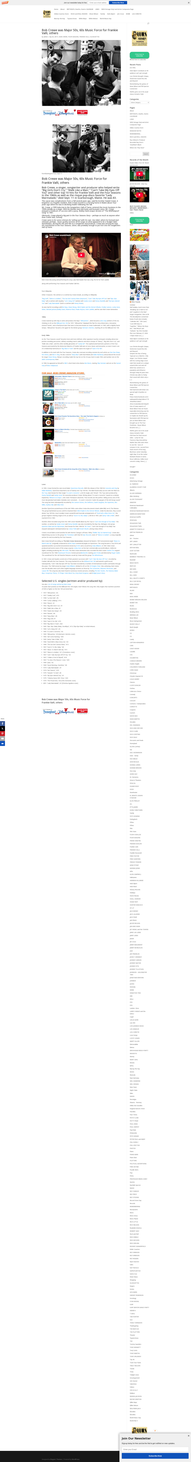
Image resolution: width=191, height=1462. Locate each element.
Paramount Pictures (64, 553)
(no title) (132, 68)
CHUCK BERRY (134, 679)
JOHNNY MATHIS (135, 963)
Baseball (132, 560)
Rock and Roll (134, 1234)
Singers (132, 1286)
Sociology (133, 1298)
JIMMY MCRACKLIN (136, 948)
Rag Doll (45, 298)
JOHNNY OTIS (134, 966)
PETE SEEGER (134, 1136)
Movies (132, 1063)
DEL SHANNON (135, 725)
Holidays (132, 893)
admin (46, 37)
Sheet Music (134, 1277)
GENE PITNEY (134, 865)
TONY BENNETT (135, 1347)
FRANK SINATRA (135, 841)
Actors (132, 478)
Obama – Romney (136, 1102)
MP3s (132, 1066)
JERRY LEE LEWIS (135, 932)
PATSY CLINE (134, 1118)
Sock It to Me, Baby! (80, 516)
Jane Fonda (97, 553)
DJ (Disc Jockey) (135, 746)
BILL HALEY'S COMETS (137, 578)
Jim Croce (120, 14)
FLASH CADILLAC (135, 834)
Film (131, 828)
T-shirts (132, 1314)
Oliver (43, 309)
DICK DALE (133, 737)
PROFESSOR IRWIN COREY (138, 1179)
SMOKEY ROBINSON (136, 1295)
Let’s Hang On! (70, 301)
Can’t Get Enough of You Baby (105, 522)
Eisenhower (133, 792)
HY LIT (132, 908)
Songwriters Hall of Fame (80, 207)
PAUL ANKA (134, 1124)
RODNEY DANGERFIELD (138, 1246)
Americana (133, 520)
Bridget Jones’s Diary (98, 573)
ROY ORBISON (134, 1252)
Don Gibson (133, 759)
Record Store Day (135, 1200)
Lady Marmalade (53, 303)
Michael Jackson (51, 309)
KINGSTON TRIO (135, 993)
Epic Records (87, 535)
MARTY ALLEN (134, 1041)
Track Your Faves (135, 1363)
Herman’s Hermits (88, 328)
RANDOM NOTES (135, 131)
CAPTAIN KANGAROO (137, 642)
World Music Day (105, 18)
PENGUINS (133, 1133)
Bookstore (133, 609)
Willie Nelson (93, 18)
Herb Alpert (111, 14)
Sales (131, 1265)
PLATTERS (133, 1161)
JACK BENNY (134, 911)
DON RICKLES (134, 762)
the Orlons (45, 355)
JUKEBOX (133, 981)
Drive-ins (132, 783)
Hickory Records (135, 890)
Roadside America (135, 1228)
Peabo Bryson (80, 309)
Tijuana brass (72, 18)
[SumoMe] (2, 743)
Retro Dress (134, 1216)
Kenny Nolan (79, 303)
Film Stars (133, 831)
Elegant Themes (56, 1459)
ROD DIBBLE (134, 1237)
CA (131, 633)
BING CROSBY (134, 584)
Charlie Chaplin (134, 664)
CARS (131, 645)
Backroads (133, 554)
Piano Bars (133, 1157)
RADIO (132, 1188)
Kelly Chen (60, 505)
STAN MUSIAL (134, 1301)
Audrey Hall (49, 505)
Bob (131, 593)
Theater (132, 1335)
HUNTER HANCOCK (136, 905)
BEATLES (133, 566)
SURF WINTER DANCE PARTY (139, 1307)
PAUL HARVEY (134, 1127)
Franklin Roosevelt (136, 853)
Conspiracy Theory (51, 573)
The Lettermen (94, 568)
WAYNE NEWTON (135, 1399)
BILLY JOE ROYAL (135, 581)
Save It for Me (97, 348)
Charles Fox (110, 550)
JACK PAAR (133, 917)
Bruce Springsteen (136, 621)
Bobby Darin (61, 309)
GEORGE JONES (135, 868)
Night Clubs (133, 1090)
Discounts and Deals (136, 740)
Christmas (133, 673)
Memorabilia (134, 1044)
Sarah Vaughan (99, 502)
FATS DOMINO (135, 816)
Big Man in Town (67, 348)
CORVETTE (133, 707)
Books (132, 606)
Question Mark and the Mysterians (53, 526)
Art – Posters (134, 538)
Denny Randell (100, 301)
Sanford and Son (135, 1271)
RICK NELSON (134, 1225)
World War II (134, 1421)
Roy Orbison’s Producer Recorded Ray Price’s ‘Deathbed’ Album (137, 142)
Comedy (132, 694)
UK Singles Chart (95, 566)
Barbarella (84, 553)
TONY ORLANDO (135, 1356)
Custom (132, 713)
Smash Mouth (84, 529)
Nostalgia (133, 1099)
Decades (132, 722)
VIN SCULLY (134, 1390)
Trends (132, 1369)
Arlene (132, 535)
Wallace (132, 1393)
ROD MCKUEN (134, 1240)
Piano (132, 1151)
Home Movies (134, 896)
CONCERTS (133, 697)
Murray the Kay (59, 18)
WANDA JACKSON (136, 1396)
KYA (131, 1002)
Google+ (132, 467)
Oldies (132, 213)
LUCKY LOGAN (134, 1038)
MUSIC (132, 1072)
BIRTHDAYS (134, 587)
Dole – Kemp (134, 756)
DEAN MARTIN (135, 719)
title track (65, 550)
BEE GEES (133, 569)
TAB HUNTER (134, 1317)
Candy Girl (81, 344)
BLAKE (132, 590)
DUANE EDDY (134, 786)
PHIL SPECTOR (135, 1145)
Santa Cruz (133, 1274)
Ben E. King (56, 355)
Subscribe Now (118, 2)
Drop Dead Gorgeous (82, 573)
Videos (132, 1387)
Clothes (132, 688)
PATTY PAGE (134, 1121)
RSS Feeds (136, 302)
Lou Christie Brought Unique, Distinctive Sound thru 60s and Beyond (139, 78)
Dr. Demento (134, 777)
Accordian (133, 475)
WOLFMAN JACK (135, 1408)
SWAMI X (133, 1310)
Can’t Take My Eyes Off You (98, 298)
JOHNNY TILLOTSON (137, 969)
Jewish (132, 939)
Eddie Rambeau (98, 355)
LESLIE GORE (134, 1020)
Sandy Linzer (88, 301)
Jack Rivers (133, 920)
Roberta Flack (70, 309)
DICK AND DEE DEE (136, 728)
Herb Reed (133, 886)
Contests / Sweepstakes (138, 704)
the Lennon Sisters (78, 502)
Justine (132, 984)
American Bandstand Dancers (139, 511)
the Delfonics (89, 502)
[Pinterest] (2, 733)
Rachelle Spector (135, 1185)
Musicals (132, 1075)
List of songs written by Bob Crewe (59, 584)
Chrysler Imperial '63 (136, 676)
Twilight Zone (134, 1375)
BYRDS (132, 630)
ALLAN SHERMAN (135, 493)
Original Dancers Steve (137, 1109)
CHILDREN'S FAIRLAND (137, 667)
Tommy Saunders (135, 1344)
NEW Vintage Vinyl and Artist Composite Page (117, 9)
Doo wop (133, 771)
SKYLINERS (133, 1292)
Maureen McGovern (106, 568)
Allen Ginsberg (134, 496)
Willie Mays (83, 18)
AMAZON (133, 502)
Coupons (133, 710)
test (131, 1320)
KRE (131, 996)
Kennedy (132, 987)
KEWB (128, 14)
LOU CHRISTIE (136, 14)
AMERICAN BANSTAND (137, 514)
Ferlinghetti (133, 819)
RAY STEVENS (134, 1197)
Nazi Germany (134, 1078)
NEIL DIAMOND (135, 1081)
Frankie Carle (134, 847)
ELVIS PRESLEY (135, 801)
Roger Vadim (116, 553)
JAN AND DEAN (135, 926)
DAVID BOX (133, 716)
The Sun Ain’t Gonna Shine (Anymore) (74, 298)
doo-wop (104, 321)
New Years (133, 1087)
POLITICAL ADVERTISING (138, 1164)
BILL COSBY (134, 572)
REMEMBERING (135, 1206)
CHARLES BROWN (136, 661)
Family (102, 14)
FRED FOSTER (134, 856)
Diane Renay (72, 307)
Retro (132, 1213)
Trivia (131, 1372)
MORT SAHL (134, 1060)
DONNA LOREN (135, 765)
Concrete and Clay (111, 488)
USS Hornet (133, 1381)
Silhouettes (84, 321)
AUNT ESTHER (134, 551)
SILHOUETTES (94, 37)
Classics (132, 682)
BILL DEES (133, 575)
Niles (131, 1093)
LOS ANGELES (134, 1029)
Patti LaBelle (90, 309)
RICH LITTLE (134, 1222)
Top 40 (132, 1359)
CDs (131, 655)
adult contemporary (48, 359)
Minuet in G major (55, 498)
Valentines (133, 1384)
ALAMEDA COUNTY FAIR (138, 487)
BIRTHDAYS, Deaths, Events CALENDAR (80, 9)
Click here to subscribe (139, 55)
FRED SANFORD (135, 859)
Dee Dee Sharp (115, 352)
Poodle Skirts (134, 1170)
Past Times (133, 1115)
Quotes (132, 1182)
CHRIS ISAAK (134, 670)
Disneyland (133, 743)
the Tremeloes (69, 535)
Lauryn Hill (45, 571)
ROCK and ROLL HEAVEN (79, 14)
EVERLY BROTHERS (136, 810)
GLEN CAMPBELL (135, 874)
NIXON (132, 1096)
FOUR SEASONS (73, 37)
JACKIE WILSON (135, 923)
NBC (65, 363)
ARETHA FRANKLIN (136, 532)
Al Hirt (78, 546)
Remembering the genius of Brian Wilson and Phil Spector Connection (139, 86)
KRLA (131, 999)
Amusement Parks (136, 526)
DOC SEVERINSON (136, 753)
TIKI (131, 1341)
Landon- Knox (134, 1008)
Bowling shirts (134, 612)
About (62, 9)
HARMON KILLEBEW (136, 880)
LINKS (97, 9)
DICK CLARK (134, 731)
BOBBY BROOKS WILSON (138, 600)
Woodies (132, 1412)
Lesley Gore (116, 307)
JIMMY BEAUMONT (136, 945)
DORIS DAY (133, 774)
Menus (132, 1047)
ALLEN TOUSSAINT (136, 499)
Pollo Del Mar (134, 1167)
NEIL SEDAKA (134, 1084)
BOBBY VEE (134, 603)
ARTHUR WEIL (134, 548)
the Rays (65, 307)
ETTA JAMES (134, 807)
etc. (131, 804)
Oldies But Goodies (136, 1105)
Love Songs (133, 1035)
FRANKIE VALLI (84, 37)
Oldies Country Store (61, 14)
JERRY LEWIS (134, 935)
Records (132, 1203)
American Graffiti (135, 517)
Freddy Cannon (106, 307)
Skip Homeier (101, 363)
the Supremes (109, 502)
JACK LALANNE (135, 914)
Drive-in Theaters (135, 780)
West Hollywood (52, 365)
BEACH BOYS (134, 563)
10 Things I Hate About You (66, 573)
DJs (131, 750)
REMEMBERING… (135, 134)
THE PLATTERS (135, 1332)
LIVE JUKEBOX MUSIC (137, 1026)
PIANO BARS (134, 1154)
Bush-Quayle (134, 627)
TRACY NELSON (135, 1366)
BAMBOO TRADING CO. (138, 557)
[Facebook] (2, 723)
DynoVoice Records (77, 488)
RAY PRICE (133, 1194)
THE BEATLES (134, 1329)
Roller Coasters (135, 1249)
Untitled (132, 305)
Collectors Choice (135, 691)
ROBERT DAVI (134, 1231)
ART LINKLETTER (135, 544)
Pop (131, 1173)
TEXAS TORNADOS (136, 1323)
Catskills (132, 652)
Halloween (133, 877)
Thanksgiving (134, 1326)
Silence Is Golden (55, 298)
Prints (132, 1176)
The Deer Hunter (100, 571)
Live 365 (132, 1023)
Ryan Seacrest (134, 1262)
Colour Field (72, 529)
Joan (131, 951)
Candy (132, 639)
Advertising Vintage (136, 481)
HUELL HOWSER (135, 899)
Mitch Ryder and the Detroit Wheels (89, 307)
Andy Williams (96, 546)
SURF (131, 1304)
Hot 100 (90, 561)
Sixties (132, 1289)
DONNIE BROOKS (136, 768)
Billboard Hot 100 (62, 323)
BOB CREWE (63, 37)
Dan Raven (87, 363)
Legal (131, 1017)
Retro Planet (134, 1219)
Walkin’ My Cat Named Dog (102, 533)
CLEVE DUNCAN (135, 685)
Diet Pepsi (72, 543)
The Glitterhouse (97, 555)
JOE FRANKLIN (134, 954)
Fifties (132, 822)
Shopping (133, 1280)
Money (132, 1056)
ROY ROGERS (134, 1258)
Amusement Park (135, 523)
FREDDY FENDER (135, 862)
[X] (2, 728)
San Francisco (134, 1268)
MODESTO (133, 1053)
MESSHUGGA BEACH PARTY (139, 1050)
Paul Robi (133, 1130)
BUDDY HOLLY (135, 624)
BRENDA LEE (134, 615)
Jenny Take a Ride (108, 516)
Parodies (132, 1112)
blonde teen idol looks (79, 209)
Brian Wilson (94, 14)
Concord (132, 701)
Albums (132, 490)
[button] (95, 2)
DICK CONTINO (135, 734)
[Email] (2, 738)
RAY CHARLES (134, 1191)
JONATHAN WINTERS (137, 978)
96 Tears (88, 526)
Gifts (131, 871)
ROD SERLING (134, 1243)
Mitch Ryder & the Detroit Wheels (88, 511)
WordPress (75, 1459)
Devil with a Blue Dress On (105, 513)
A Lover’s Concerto (73, 493)
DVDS (132, 789)
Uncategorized (134, 1378)
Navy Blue (75, 355)
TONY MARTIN (135, 1353)
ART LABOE (133, 541)
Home (56, 9)
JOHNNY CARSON (135, 960)
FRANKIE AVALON (136, 844)
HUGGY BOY (134, 902)
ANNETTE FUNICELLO (137, 529)
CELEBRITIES (134, 658)
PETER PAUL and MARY (137, 1139)
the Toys (45, 493)
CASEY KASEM (134, 648)
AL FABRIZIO (134, 484)
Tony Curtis (133, 1350)
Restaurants (134, 1209)
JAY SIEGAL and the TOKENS (139, 929)
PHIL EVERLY (134, 1142)
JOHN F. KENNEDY (136, 957)
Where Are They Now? (137, 148)
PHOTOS (133, 1148)
